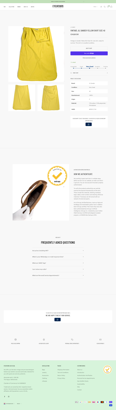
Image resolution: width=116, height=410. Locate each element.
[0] (108, 7)
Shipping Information (63, 369)
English (95, 6)
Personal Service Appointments (86, 378)
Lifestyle (44, 381)
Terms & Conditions (63, 372)
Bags (43, 369)
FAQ (78, 387)
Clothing (44, 378)
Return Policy (61, 375)
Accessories (45, 375)
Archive (32, 6)
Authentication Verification (84, 375)
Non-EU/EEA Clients (82, 381)
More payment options (89, 57)
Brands (19, 6)
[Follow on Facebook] (4, 396)
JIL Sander (72, 27)
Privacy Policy (61, 378)
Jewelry (44, 372)
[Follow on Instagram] (8, 396)
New (5, 6)
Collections (11, 6)
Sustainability (81, 384)
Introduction (80, 372)
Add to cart (89, 48)
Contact (79, 390)
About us (26, 6)
